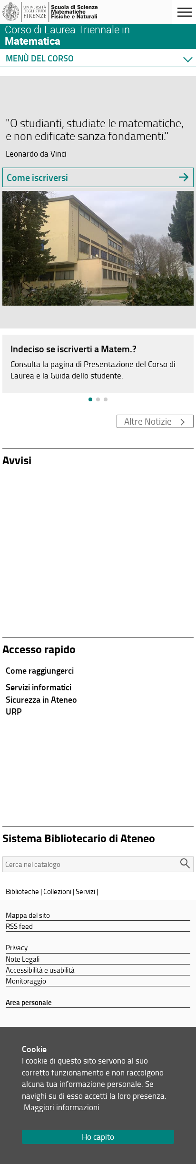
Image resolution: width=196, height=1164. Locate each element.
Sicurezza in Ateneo (41, 699)
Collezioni (57, 891)
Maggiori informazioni (61, 1107)
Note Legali (22, 959)
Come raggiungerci (40, 670)
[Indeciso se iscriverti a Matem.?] (98, 363)
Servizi (85, 891)
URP (14, 711)
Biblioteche (22, 891)
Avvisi (16, 459)
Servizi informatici (38, 687)
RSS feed (19, 926)
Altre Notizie (148, 421)
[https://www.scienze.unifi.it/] (53, 12)
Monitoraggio (26, 980)
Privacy (17, 947)
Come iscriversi (37, 177)
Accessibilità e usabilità (40, 970)
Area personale (29, 1002)
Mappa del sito (28, 915)
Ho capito (98, 1136)
